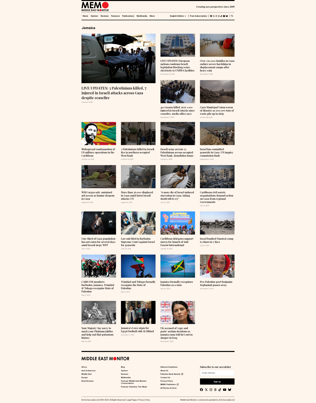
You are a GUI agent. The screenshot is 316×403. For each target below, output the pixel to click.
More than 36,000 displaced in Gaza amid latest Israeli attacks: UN (137, 195)
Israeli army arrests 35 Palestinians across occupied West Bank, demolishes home (176, 152)
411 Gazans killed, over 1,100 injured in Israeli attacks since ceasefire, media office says (177, 110)
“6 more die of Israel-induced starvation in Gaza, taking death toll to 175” (177, 195)
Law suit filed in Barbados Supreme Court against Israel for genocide (138, 242)
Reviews (105, 16)
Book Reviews (87, 381)
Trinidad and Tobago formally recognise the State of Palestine (138, 285)
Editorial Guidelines (169, 367)
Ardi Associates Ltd (227, 400)
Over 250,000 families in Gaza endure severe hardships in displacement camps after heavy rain (217, 65)
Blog (123, 367)
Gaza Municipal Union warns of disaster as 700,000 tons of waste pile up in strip (217, 110)
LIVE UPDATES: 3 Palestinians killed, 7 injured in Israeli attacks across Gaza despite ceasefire (113, 93)
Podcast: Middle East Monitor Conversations (134, 382)
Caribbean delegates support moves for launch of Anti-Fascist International (176, 242)
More (152, 16)
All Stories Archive (168, 388)
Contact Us (165, 377)
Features (115, 16)
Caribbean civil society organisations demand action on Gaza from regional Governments (216, 197)
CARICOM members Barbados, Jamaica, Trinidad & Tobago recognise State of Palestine (97, 286)
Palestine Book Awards (170, 374)
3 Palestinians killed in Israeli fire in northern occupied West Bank (137, 152)
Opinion (94, 16)
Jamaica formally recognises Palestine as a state (176, 283)
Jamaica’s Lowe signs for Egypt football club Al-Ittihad (137, 329)
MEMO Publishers (168, 384)
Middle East (86, 374)
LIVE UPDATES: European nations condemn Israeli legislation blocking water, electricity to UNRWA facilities (177, 65)
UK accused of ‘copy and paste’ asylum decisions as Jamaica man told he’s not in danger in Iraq (176, 332)
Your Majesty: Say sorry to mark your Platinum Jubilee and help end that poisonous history (97, 332)
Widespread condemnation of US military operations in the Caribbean (98, 152)
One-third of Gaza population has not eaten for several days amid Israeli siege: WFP (98, 242)
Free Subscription (198, 16)
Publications (128, 16)
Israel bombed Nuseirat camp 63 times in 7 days (216, 240)
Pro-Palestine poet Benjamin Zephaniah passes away (216, 283)
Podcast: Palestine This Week (134, 387)
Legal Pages (132, 400)
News (85, 16)
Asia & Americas (88, 371)
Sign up (217, 381)
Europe (84, 377)
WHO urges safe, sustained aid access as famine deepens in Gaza (97, 195)
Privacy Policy (166, 381)
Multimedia (142, 16)
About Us (164, 371)
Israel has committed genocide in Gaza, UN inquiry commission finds (216, 152)
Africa (84, 367)
